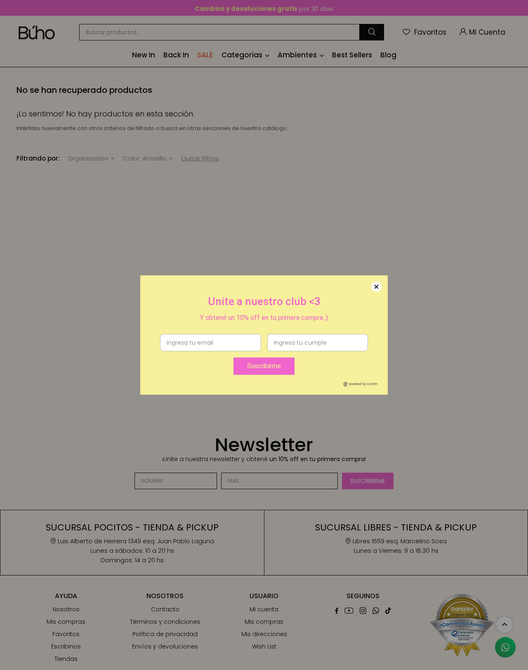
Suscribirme (264, 366)
